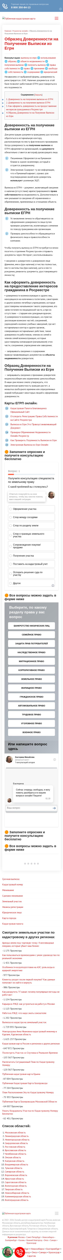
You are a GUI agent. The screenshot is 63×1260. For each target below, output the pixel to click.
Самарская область (14, 1171)
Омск (46, 1240)
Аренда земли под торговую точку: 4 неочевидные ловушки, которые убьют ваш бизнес (28, 944)
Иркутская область (14, 1178)
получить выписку (37, 64)
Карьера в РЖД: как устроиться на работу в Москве (28, 1003)
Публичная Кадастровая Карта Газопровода (24, 1083)
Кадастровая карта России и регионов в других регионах (31, 1043)
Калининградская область (18, 1196)
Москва (21, 1237)
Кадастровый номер (12, 884)
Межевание (8, 890)
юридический (50, 71)
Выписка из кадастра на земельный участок (24, 1022)
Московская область (15, 1132)
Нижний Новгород (34, 1240)
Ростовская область (15, 1146)
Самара (53, 1240)
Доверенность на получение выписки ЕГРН (28, 102)
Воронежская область (16, 1175)
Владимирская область (16, 1164)
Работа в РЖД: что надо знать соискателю (24, 1013)
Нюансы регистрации (12, 906)
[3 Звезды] (31, 863)
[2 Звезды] (28, 863)
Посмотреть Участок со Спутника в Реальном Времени (30, 1052)
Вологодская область (16, 1185)
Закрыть (38, 94)
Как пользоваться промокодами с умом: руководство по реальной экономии (31, 957)
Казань (22, 1240)
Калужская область (14, 1160)
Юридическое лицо (12, 912)
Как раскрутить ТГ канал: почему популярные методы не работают (30, 993)
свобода (52, 68)
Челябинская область (15, 1153)
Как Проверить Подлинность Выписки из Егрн (33, 440)
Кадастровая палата (12, 923)
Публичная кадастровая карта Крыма (21, 1074)
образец (12, 61)
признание (39, 68)
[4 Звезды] (34, 863)
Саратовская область (15, 1182)
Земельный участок (12, 901)
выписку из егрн (29, 57)
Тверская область (14, 1189)
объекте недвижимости (33, 61)
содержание (33, 71)
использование (48, 57)
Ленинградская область (17, 1136)
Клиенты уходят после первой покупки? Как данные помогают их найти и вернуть (28, 981)
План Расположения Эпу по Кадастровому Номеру (28, 1092)
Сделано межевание (12, 895)
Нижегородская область (17, 1139)
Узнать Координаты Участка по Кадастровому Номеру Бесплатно (30, 1112)
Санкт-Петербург (33, 1237)
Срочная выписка (10, 878)
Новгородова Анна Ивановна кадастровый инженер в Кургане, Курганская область (29, 1033)
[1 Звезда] (25, 863)
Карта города (9, 918)
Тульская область (13, 1167)
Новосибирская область (17, 1192)
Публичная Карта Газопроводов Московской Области (29, 1101)
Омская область (13, 1157)
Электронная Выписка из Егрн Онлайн (29, 444)
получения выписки (14, 64)
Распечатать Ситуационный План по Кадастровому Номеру (28, 1063)
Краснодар (31, 1243)
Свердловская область (16, 1143)
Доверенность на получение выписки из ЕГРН (29, 99)
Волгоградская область (16, 1199)
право (27, 68)
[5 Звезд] (37, 863)
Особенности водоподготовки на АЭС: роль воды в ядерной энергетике (28, 969)
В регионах (12, 1237)
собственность (15, 71)
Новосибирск (48, 1237)
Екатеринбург (11, 1240)
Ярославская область (15, 1150)
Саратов (31, 1255)
